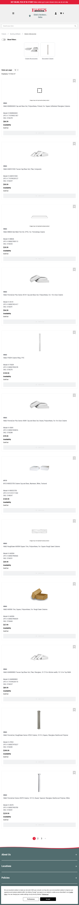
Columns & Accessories (30, 34)
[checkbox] (4, 40)
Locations (6, 866)
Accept (48, 899)
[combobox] (39, 26)
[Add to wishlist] (74, 81)
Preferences (31, 899)
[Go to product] (39, 91)
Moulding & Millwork (15, 34)
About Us (6, 854)
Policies (6, 877)
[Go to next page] (45, 838)
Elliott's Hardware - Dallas (40, 16)
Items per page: (7, 70)
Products (4, 34)
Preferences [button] (45, 894)
